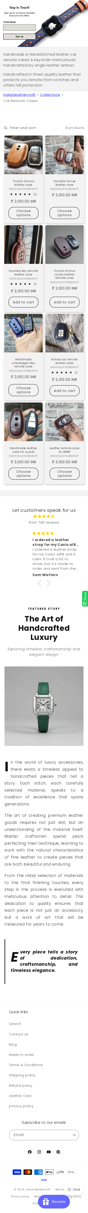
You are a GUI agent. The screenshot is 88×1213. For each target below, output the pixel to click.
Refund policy (20, 1085)
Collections (50, 94)
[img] (44, 516)
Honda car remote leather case (64, 361)
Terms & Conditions (26, 1065)
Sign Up (19, 36)
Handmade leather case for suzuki (23, 449)
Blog (13, 1044)
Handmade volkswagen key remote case (23, 363)
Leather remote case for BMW (64, 449)
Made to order (21, 1054)
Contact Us (18, 1034)
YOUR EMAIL (9, 22)
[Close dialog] (85, 2)
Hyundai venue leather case (64, 182)
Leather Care (20, 1096)
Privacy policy (20, 1196)
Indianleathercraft (19, 94)
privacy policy (21, 1106)
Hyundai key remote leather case (23, 272)
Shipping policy (22, 1075)
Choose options (23, 212)
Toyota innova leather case (23, 182)
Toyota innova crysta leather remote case (64, 274)
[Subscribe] (74, 1135)
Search (15, 1024)
